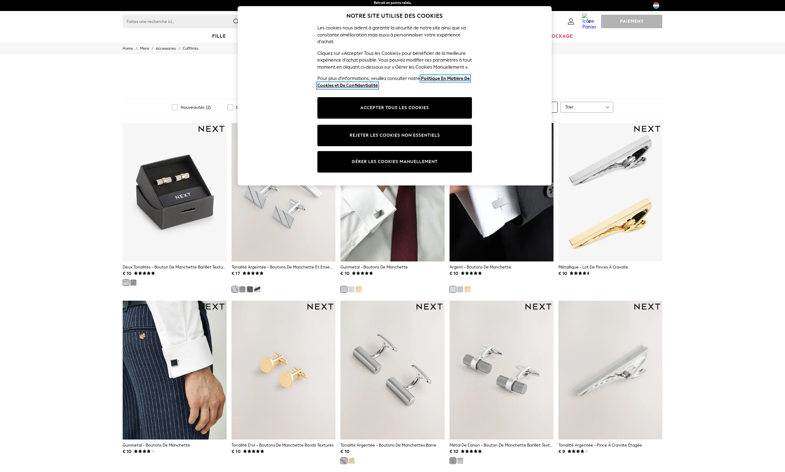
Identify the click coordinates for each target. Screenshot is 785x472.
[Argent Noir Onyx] (257, 289)
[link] (571, 21)
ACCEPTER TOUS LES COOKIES (394, 107)
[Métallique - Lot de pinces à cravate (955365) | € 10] (610, 192)
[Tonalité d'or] (359, 289)
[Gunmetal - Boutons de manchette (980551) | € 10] (175, 370)
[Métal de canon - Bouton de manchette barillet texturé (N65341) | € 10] (501, 370)
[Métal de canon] (133, 283)
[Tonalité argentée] (235, 289)
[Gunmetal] (250, 289)
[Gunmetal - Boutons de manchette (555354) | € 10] (392, 192)
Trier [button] (569, 107)
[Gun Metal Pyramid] (242, 289)
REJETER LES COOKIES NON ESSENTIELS (395, 135)
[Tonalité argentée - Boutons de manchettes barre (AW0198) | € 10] (392, 370)
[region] (395, 95)
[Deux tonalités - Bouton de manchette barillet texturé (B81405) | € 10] (175, 192)
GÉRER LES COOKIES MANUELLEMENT (395, 161)
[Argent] (351, 289)
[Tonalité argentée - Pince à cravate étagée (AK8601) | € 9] (610, 370)
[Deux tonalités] (126, 283)
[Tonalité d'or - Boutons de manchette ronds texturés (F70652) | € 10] (283, 370)
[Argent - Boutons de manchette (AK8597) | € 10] (501, 192)
